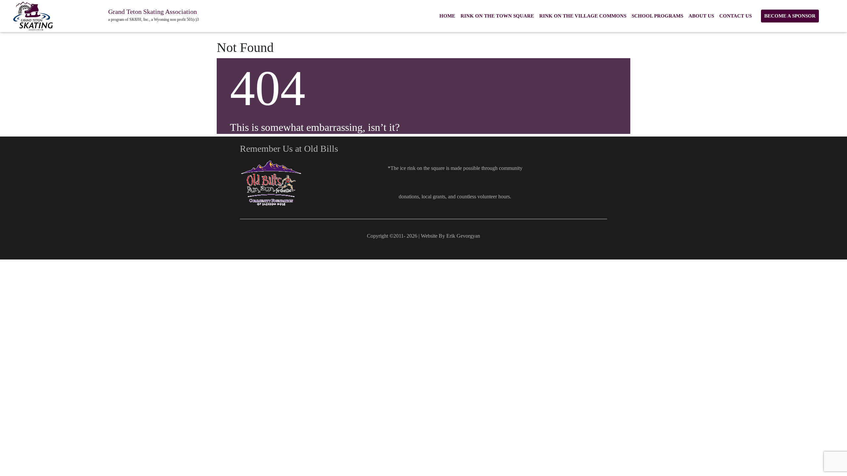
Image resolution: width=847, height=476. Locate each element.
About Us (701, 16)
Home (447, 16)
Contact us (735, 16)
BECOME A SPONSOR (790, 16)
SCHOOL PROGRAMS (657, 16)
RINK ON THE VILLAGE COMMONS (582, 16)
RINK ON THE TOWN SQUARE (497, 16)
